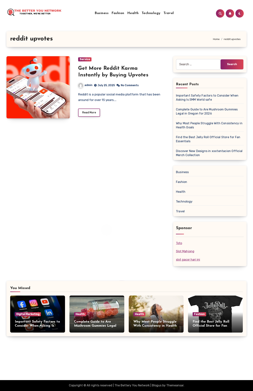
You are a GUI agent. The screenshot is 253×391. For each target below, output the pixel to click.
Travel (169, 13)
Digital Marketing (27, 314)
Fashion (117, 13)
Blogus (157, 385)
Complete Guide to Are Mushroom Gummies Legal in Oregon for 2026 (95, 325)
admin (88, 85)
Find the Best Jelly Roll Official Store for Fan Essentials (211, 325)
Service (85, 59)
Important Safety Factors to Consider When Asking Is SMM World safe (37, 325)
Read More (89, 112)
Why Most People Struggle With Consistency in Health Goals (155, 325)
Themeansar (175, 385)
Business (102, 13)
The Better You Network (38, 362)
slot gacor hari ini (188, 259)
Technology (151, 13)
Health (133, 13)
